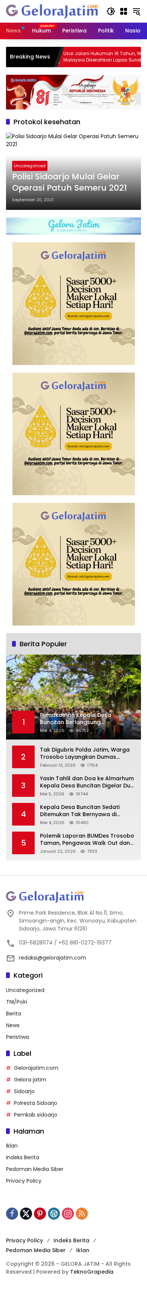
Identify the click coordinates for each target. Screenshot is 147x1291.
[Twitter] (26, 1214)
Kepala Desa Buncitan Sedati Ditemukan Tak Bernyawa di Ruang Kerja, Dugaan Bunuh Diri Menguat (83, 811)
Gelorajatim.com (36, 1068)
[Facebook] (12, 1214)
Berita (13, 1013)
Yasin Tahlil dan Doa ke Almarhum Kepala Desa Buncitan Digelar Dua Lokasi (87, 782)
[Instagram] (68, 1214)
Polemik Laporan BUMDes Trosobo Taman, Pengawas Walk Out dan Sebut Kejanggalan (87, 839)
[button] (110, 11)
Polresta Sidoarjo (35, 1103)
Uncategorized (30, 166)
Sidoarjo (24, 1091)
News (13, 1025)
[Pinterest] (40, 1214)
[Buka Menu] (123, 11)
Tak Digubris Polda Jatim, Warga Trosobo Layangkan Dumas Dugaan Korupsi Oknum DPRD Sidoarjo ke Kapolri (85, 753)
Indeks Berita (22, 1157)
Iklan (12, 1145)
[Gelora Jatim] (52, 11)
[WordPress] (54, 1214)
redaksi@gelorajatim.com (52, 957)
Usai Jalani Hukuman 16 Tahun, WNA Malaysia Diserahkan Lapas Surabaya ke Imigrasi (91, 57)
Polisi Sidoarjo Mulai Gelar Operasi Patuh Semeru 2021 (69, 182)
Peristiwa (17, 1037)
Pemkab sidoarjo (35, 1114)
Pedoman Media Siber (34, 1169)
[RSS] (82, 1214)
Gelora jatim (30, 1079)
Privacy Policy (23, 1181)
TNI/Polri (16, 1002)
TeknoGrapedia (91, 1272)
